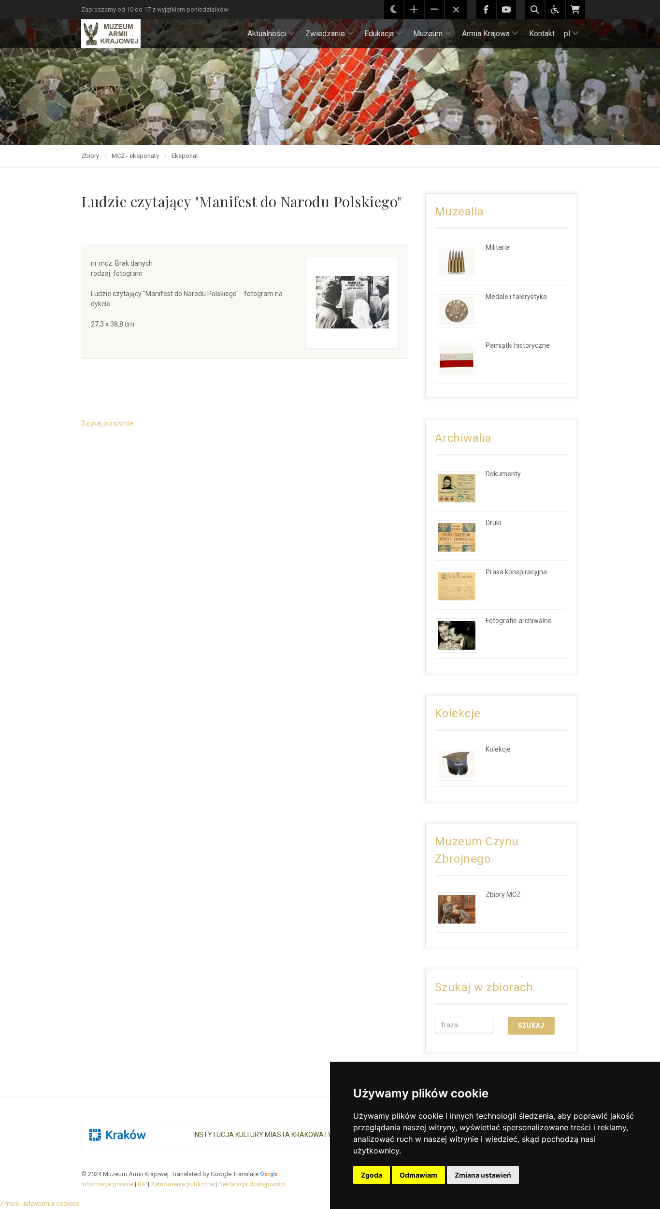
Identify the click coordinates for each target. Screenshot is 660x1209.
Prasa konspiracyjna (516, 572)
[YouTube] (506, 9)
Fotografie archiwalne (519, 621)
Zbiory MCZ (503, 894)
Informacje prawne (107, 1184)
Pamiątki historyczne (518, 345)
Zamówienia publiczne (182, 1184)
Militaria (498, 247)
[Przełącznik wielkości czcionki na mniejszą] (434, 9)
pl (567, 33)
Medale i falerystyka (516, 296)
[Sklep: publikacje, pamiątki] (575, 9)
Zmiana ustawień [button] (483, 1175)
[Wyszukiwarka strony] (535, 9)
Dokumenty (503, 474)
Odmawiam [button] (418, 1175)
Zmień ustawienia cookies (39, 1204)
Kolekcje (498, 749)
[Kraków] (117, 1135)
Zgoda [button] (371, 1175)
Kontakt (542, 33)
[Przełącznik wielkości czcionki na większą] (414, 9)
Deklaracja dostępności (251, 1184)
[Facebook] (486, 9)
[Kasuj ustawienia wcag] (456, 10)
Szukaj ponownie (107, 423)
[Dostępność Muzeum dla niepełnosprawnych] (555, 9)
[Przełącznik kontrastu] (393, 9)
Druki (493, 522)
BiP (142, 1184)
